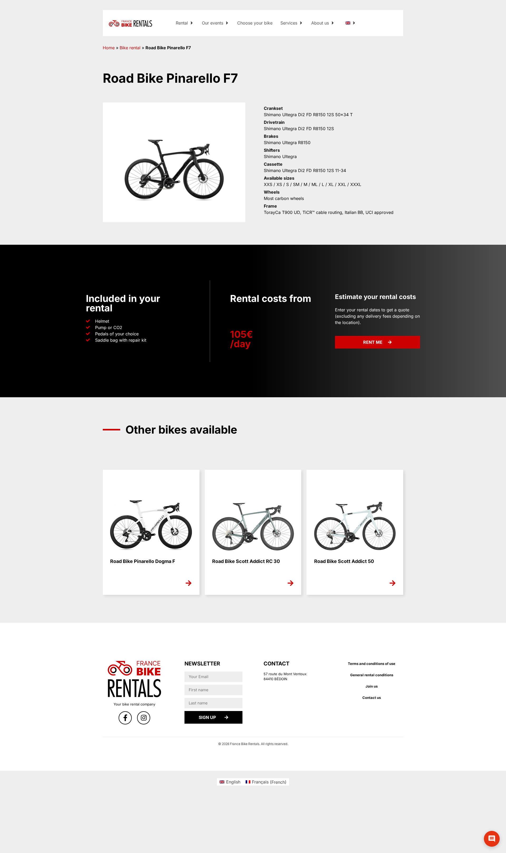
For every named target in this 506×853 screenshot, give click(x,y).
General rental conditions (371, 675)
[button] (185, 22)
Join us (372, 686)
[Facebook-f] (125, 717)
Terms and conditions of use (371, 663)
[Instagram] (143, 717)
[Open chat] (492, 839)
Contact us (371, 697)
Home (109, 47)
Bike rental (130, 47)
